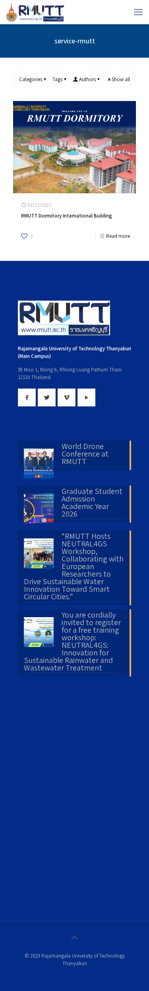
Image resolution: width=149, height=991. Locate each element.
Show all (121, 79)
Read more (118, 236)
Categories (30, 79)
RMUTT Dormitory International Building (66, 215)
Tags (57, 79)
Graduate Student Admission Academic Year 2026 (92, 503)
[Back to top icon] (74, 937)
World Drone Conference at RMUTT (85, 454)
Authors (87, 79)
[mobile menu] (138, 12)
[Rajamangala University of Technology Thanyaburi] (36, 12)
